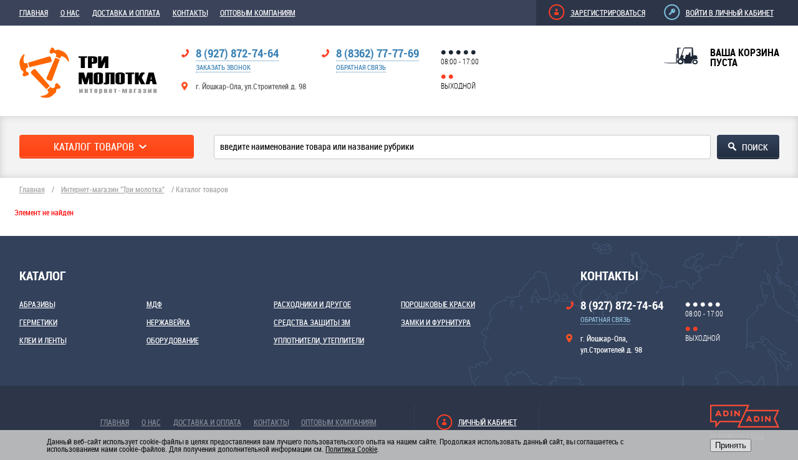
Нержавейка (168, 322)
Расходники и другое (312, 304)
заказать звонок (223, 67)
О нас (70, 12)
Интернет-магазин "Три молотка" (113, 189)
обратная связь (361, 67)
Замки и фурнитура (436, 322)
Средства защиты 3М (312, 322)
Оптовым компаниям (258, 12)
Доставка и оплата (126, 12)
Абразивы (37, 304)
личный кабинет (487, 422)
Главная (33, 12)
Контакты (190, 12)
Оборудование (173, 340)
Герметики (38, 322)
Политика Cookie (351, 449)
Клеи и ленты (42, 340)
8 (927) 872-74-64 (237, 53)
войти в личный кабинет (730, 12)
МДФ (154, 304)
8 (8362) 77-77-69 (377, 53)
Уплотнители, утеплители (319, 340)
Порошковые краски (438, 304)
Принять (730, 445)
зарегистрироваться (607, 12)
